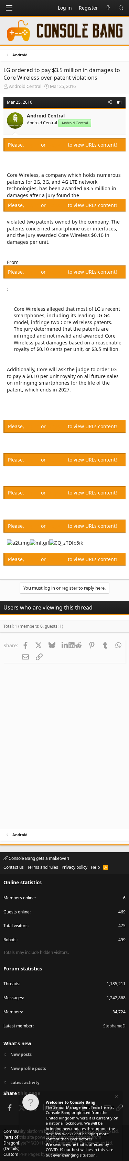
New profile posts (28, 1068)
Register (57, 144)
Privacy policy (74, 867)
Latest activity (25, 1082)
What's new (17, 1043)
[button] (9, 8)
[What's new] (108, 7)
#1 (119, 102)
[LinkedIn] (65, 645)
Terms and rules (42, 867)
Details (11, 1148)
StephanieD (114, 1026)
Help (95, 867)
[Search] (121, 7)
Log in (33, 144)
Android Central (25, 86)
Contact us (13, 867)
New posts (21, 1054)
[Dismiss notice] (116, 1097)
